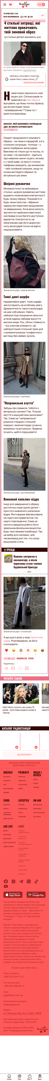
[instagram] (13, 881)
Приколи (21, 777)
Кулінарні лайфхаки (7, 814)
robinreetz (25, 396)
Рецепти (6, 805)
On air (37, 800)
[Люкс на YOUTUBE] (10, 4)
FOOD (6, 800)
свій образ (32, 100)
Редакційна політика (22, 855)
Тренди (36, 787)
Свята (20, 789)
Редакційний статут (23, 849)
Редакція (21, 874)
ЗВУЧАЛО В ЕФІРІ (39, 813)
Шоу (5, 785)
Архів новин (22, 870)
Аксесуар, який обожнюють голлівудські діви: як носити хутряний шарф (23, 125)
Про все (21, 805)
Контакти (22, 866)
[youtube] (5, 886)
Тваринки (22, 781)
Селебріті (6, 781)
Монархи (6, 777)
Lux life (8, 826)
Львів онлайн (8, 847)
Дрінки (6, 809)
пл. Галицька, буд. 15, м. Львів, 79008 (22, 1013)
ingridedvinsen (29, 70)
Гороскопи (22, 785)
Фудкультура (8, 818)
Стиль (31, 658)
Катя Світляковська (11, 17)
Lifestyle (23, 800)
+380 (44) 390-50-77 (13, 985)
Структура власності (22, 837)
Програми (7, 835)
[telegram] (6, 668)
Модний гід (22, 658)
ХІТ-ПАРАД (37, 817)
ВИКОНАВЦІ (37, 809)
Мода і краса (9, 658)
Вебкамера (7, 839)
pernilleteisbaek (28, 492)
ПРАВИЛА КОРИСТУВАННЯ (24, 832)
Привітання (22, 809)
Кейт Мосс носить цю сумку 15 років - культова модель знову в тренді (19, 710)
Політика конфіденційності (24, 843)
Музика (6, 792)
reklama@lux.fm (11, 1004)
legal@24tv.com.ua (13, 995)
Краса (35, 779)
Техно (20, 813)
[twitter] (19, 668)
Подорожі (22, 817)
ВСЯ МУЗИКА (37, 805)
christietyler (26, 631)
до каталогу (24, 754)
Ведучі (5, 831)
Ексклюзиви (8, 789)
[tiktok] (36, 881)
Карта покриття (9, 843)
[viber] (26, 668)
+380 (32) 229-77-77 (13, 976)
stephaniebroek (28, 290)
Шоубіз (7, 772)
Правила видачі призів (24, 861)
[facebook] (12, 668)
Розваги (23, 772)
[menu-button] (4, 4)
